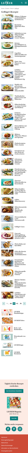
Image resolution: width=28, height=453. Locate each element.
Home (2, 8)
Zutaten (7, 8)
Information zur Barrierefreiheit (9, 448)
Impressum (4, 437)
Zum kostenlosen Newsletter (14, 391)
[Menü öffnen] (26, 3)
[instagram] (20, 429)
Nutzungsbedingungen (7, 440)
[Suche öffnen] (22, 3)
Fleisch (12, 8)
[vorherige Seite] (3, 303)
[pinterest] (14, 429)
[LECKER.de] (7, 3)
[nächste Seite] (24, 303)
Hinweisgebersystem (6, 451)
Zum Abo (14, 418)
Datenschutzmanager (7, 445)
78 (20, 303)
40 (11, 303)
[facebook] (8, 429)
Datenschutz (4, 443)
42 (17, 303)
